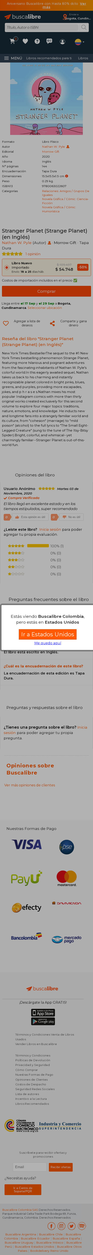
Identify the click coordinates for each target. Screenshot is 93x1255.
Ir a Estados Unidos (47, 634)
